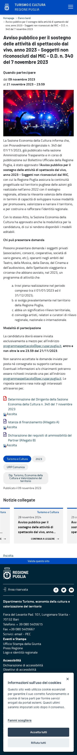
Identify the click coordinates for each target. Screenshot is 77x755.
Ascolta (12, 414)
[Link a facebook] (56, 590)
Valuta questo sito (38, 561)
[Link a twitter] (63, 590)
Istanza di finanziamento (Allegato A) (33, 422)
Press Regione (13, 648)
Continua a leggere (43, 538)
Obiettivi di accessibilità (19, 669)
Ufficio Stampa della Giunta (22, 643)
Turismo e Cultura (48, 512)
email (18, 634)
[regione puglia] (7, 7)
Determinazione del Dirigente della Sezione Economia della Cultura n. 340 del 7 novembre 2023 (40, 404)
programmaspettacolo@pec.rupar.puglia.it (32, 346)
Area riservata (18, 589)
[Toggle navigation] (71, 7)
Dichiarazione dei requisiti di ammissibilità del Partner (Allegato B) (40, 437)
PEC (28, 634)
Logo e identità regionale (20, 652)
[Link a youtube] (71, 590)
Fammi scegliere (20, 720)
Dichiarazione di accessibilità (23, 665)
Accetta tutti (38, 732)
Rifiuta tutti (38, 742)
